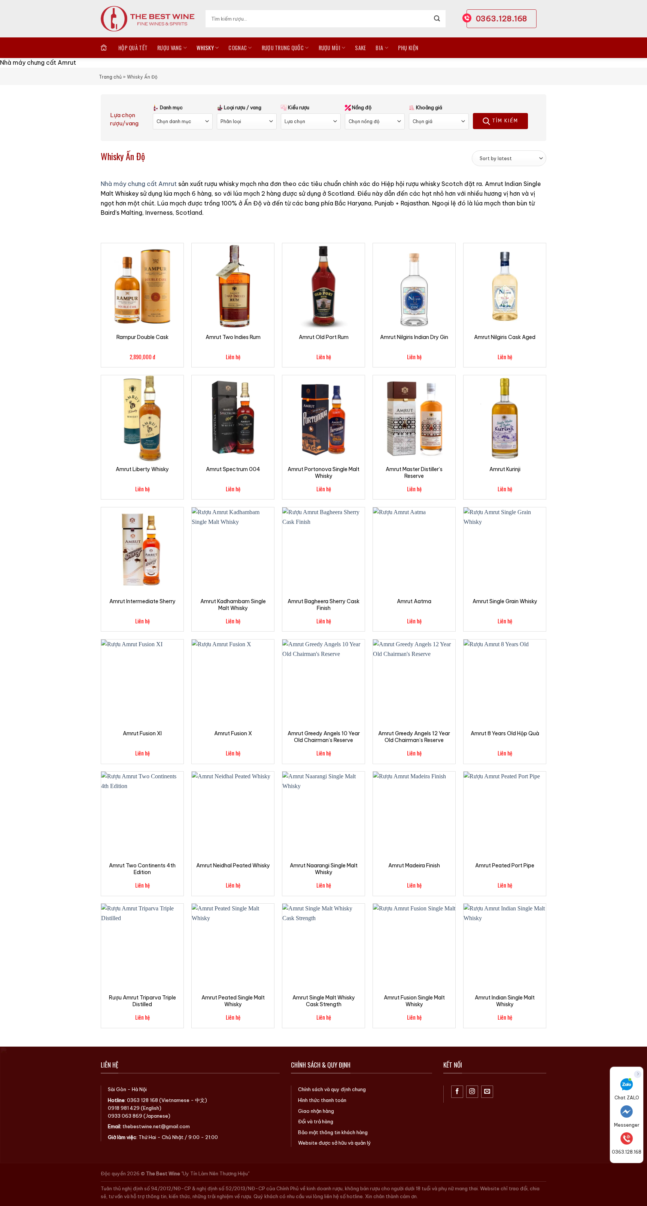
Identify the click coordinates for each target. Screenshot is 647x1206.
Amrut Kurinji (504, 469)
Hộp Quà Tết (133, 48)
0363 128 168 (142, 1100)
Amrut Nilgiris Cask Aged (504, 337)
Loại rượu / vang (242, 107)
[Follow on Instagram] (472, 1092)
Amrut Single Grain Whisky (505, 601)
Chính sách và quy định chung (332, 1089)
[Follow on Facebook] (457, 1092)
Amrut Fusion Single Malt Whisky (414, 1001)
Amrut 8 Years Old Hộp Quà (505, 733)
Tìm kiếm (504, 120)
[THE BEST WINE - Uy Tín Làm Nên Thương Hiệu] (147, 18)
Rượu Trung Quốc (283, 48)
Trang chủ (110, 77)
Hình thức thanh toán (322, 1100)
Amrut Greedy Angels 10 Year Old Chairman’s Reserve (324, 737)
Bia (379, 48)
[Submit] (437, 18)
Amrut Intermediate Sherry (142, 601)
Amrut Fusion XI (142, 733)
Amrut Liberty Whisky (142, 469)
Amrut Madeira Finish (414, 865)
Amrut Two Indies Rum (233, 337)
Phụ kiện (408, 48)
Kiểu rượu (298, 107)
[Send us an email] (487, 1092)
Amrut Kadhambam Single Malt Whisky (233, 604)
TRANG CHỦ (105, 47)
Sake (360, 48)
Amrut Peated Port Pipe (504, 865)
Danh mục (171, 107)
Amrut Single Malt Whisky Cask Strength (323, 1001)
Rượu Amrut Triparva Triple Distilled (142, 1001)
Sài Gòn (117, 1089)
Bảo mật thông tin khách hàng (333, 1132)
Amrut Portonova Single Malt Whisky (323, 472)
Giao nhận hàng (316, 1111)
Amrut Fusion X (233, 733)
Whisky (205, 48)
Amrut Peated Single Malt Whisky (233, 1001)
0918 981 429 (124, 1108)
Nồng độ (361, 107)
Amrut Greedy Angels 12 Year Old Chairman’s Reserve (414, 737)
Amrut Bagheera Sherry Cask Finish (323, 604)
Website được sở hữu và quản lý (334, 1143)
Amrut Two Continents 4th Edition (142, 869)
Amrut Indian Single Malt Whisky (505, 1001)
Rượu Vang (169, 48)
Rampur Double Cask (142, 337)
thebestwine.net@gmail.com (156, 1126)
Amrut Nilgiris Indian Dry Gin (414, 337)
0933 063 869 (125, 1116)
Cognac (237, 48)
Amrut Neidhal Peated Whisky (233, 865)
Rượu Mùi (329, 48)
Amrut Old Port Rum (324, 337)
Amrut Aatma (414, 601)
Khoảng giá (428, 107)
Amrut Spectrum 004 (233, 469)
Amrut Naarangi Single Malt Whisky (324, 869)
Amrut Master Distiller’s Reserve (414, 472)
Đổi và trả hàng (315, 1121)
